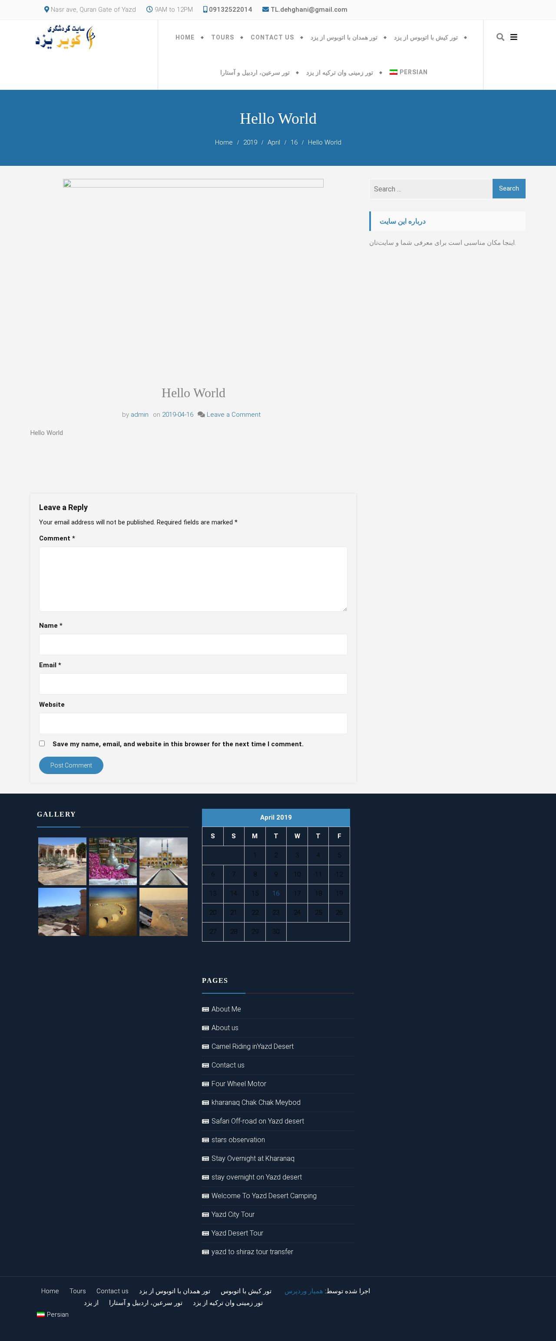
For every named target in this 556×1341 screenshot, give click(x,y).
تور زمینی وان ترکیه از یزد (339, 72)
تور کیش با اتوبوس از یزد (426, 37)
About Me (226, 1009)
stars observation (238, 1140)
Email (50, 665)
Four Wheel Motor (239, 1084)
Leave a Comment (234, 414)
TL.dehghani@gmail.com (309, 9)
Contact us (272, 37)
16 (275, 893)
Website (52, 704)
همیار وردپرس (304, 1291)
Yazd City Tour (233, 1214)
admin (140, 414)
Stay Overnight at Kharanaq (253, 1158)
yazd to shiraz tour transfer (252, 1252)
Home (185, 37)
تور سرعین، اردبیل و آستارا (255, 72)
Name (51, 625)
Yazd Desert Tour (237, 1233)
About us (225, 1028)
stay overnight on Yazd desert (257, 1177)
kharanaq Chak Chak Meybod (256, 1102)
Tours (222, 37)
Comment (57, 538)
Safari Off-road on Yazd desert (258, 1121)
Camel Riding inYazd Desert (253, 1046)
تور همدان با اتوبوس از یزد (344, 37)
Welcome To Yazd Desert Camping (264, 1196)
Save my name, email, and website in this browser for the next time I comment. (178, 744)
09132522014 (229, 9)
